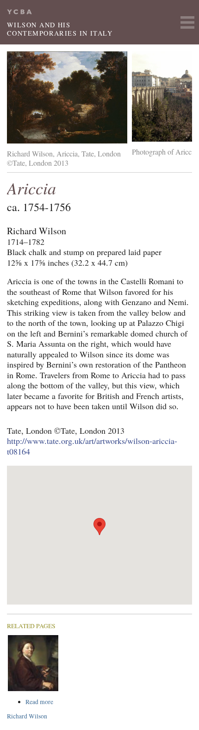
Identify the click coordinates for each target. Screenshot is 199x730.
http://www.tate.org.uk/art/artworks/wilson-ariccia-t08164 (92, 446)
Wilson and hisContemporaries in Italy (59, 28)
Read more (56, 702)
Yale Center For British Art (19, 11)
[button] (99, 526)
